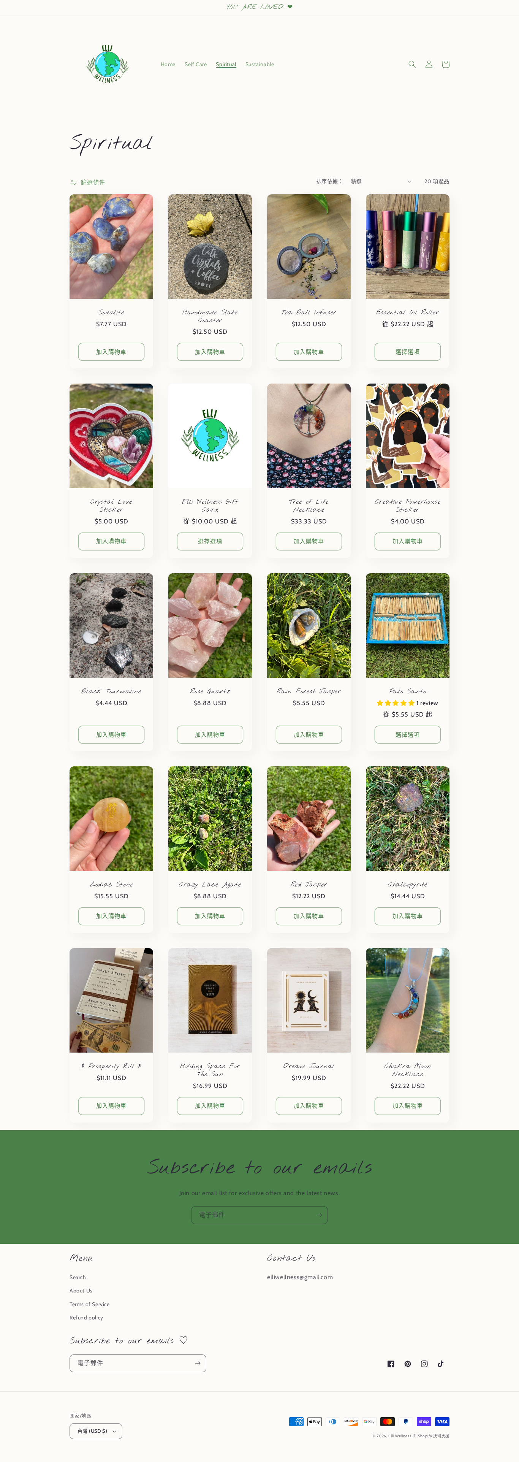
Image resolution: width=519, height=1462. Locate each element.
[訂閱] (319, 1215)
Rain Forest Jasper (309, 692)
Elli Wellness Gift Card (210, 506)
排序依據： (329, 181)
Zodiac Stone (111, 885)
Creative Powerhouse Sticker (408, 506)
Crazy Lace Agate (210, 885)
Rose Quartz (210, 692)
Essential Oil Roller (407, 313)
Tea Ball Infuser (309, 313)
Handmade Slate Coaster (210, 317)
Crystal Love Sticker (111, 506)
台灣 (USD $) (92, 1431)
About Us (81, 1290)
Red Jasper (309, 885)
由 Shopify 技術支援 (431, 1435)
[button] (412, 64)
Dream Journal (309, 1067)
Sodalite (111, 313)
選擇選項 (408, 352)
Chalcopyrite (407, 885)
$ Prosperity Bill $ (111, 1067)
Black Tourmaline (111, 692)
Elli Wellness (399, 1435)
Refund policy (86, 1317)
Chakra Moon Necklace (408, 1071)
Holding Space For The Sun (210, 1071)
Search (78, 1277)
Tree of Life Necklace (309, 506)
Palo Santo (407, 692)
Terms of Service (90, 1304)
